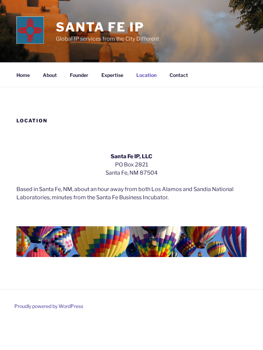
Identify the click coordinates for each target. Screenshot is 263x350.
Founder (79, 75)
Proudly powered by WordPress (48, 306)
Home (23, 75)
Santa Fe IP (100, 27)
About (50, 75)
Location (146, 75)
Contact (179, 75)
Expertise (112, 75)
